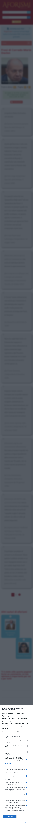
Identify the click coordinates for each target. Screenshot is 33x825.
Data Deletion (7, 822)
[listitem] (16, 737)
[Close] (29, 708)
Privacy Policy (25, 822)
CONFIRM (10, 816)
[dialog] (16, 765)
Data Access (16, 822)
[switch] (27, 740)
